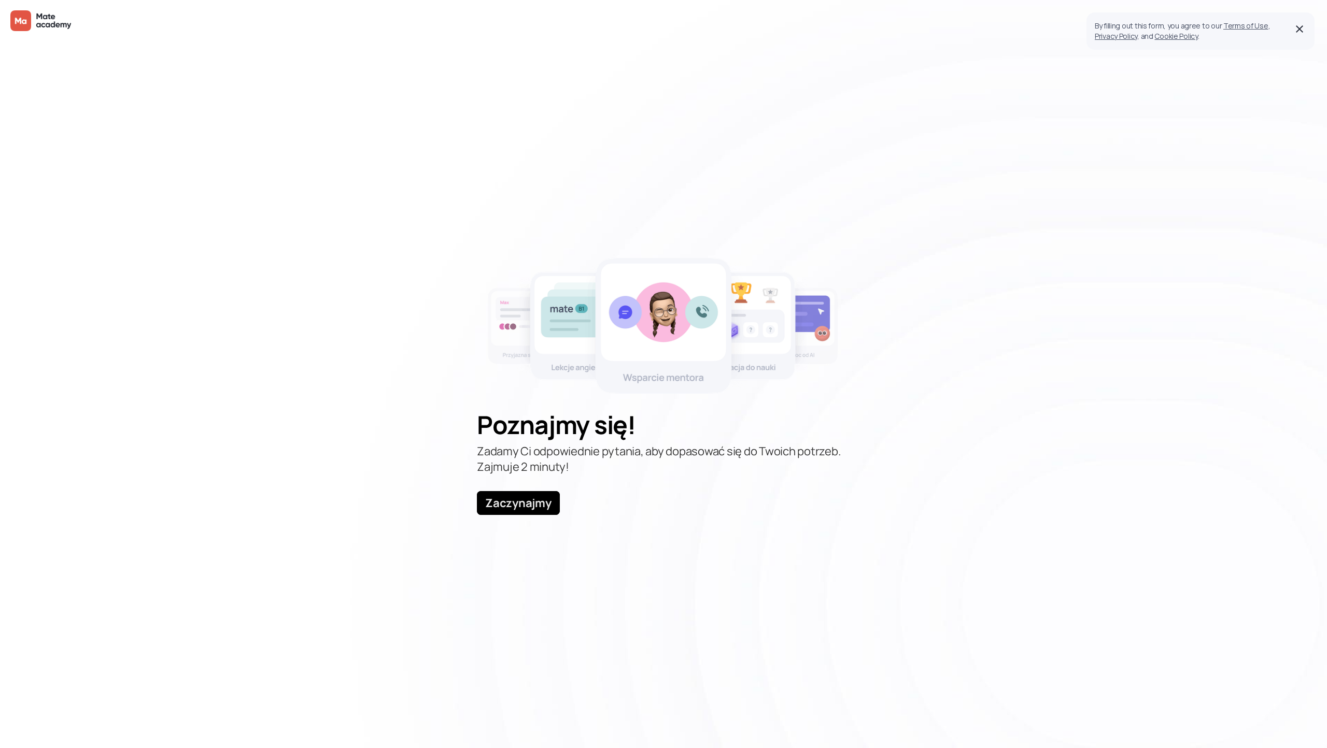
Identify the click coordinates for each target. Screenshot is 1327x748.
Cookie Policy (1175, 36)
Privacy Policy (1116, 36)
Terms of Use (1245, 26)
